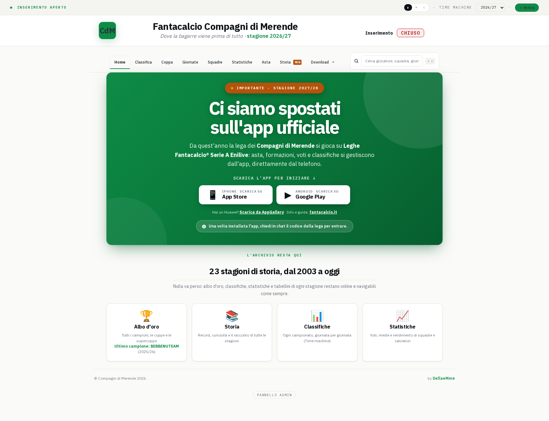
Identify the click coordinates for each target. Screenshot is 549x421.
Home (119, 62)
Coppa (167, 62)
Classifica (143, 62)
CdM (107, 30)
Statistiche (242, 62)
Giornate (190, 62)
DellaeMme (444, 378)
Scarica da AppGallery (262, 212)
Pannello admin (274, 395)
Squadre (215, 62)
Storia (290, 62)
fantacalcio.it (323, 212)
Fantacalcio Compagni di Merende (225, 26)
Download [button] (320, 62)
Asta (266, 62)
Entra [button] (529, 7)
